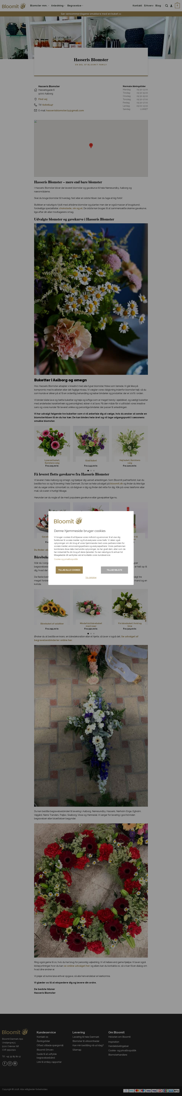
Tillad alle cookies (69, 570)
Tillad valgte (114, 570)
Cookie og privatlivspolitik (66, 559)
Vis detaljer (91, 577)
